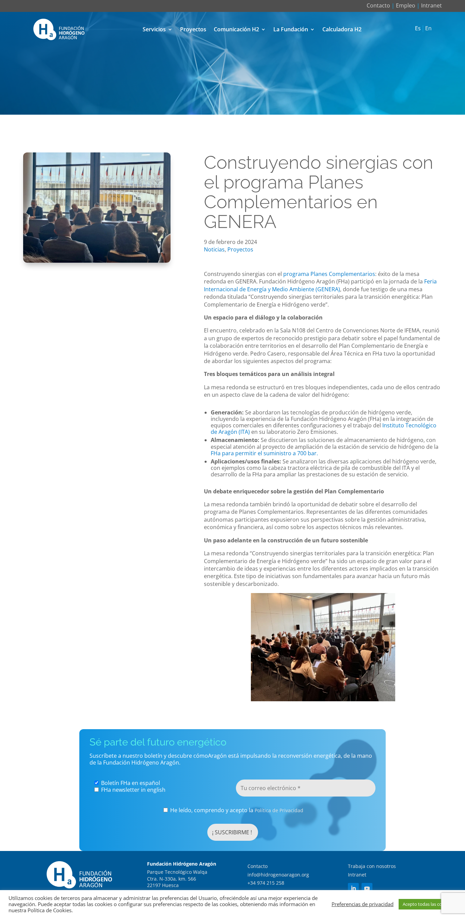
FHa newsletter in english (132, 789)
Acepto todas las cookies (427, 904)
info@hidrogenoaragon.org (278, 874)
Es (418, 28)
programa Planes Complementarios (329, 274)
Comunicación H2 (236, 29)
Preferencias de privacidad (363, 904)
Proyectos (193, 29)
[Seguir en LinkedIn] (353, 888)
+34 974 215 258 (265, 883)
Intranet (431, 5)
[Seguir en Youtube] (367, 888)
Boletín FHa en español (130, 783)
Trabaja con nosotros (372, 866)
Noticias (214, 249)
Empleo (405, 5)
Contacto (378, 5)
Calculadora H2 (342, 29)
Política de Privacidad (279, 810)
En (428, 28)
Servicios (154, 29)
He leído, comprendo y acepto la (236, 810)
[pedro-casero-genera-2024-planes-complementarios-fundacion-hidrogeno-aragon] (97, 260)
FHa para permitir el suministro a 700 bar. (264, 453)
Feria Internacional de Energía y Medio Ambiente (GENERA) (320, 285)
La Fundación (290, 29)
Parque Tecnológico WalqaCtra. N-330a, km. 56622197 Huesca (177, 878)
